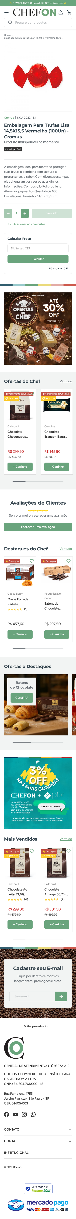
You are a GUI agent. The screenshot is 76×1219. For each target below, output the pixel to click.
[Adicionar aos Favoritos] (32, 393)
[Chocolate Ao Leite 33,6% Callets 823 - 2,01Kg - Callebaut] (20, 863)
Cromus (9, 117)
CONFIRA (21, 698)
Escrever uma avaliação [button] (38, 527)
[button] (69, 12)
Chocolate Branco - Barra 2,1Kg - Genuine (55, 436)
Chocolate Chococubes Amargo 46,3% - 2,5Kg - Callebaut (19, 439)
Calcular (38, 259)
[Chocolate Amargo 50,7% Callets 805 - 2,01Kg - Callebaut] (57, 863)
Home (7, 35)
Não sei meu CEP (59, 268)
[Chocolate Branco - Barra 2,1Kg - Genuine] (57, 405)
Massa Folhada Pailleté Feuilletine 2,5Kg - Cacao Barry (19, 606)
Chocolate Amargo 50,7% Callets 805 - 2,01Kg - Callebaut (55, 899)
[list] (38, 77)
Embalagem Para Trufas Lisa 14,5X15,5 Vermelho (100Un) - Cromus (34, 38)
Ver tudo (66, 381)
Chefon (17, 1167)
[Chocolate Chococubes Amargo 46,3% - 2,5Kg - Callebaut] (20, 405)
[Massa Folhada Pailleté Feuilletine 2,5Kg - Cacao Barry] (20, 573)
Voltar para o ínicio (36, 1026)
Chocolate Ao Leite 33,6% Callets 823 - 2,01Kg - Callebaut (17, 899)
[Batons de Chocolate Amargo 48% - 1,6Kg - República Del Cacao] (57, 573)
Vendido (52, 213)
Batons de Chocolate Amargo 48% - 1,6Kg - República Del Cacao (54, 616)
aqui (53, 3)
